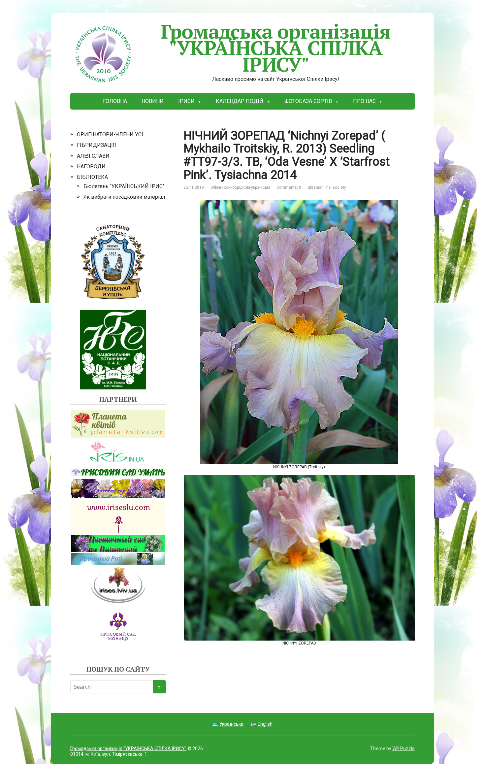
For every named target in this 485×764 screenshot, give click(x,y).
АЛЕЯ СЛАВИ (93, 156)
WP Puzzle (403, 748)
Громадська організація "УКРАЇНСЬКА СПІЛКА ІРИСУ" (276, 47)
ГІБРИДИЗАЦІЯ (96, 145)
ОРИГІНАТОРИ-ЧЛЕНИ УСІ (110, 134)
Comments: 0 (288, 187)
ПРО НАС (364, 101)
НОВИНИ (153, 101)
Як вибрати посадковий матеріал (124, 197)
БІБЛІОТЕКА (92, 177)
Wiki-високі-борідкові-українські (240, 187)
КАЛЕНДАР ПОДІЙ (239, 101)
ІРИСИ (186, 101)
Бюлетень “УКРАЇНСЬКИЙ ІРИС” (124, 186)
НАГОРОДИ (91, 166)
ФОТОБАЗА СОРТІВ (308, 101)
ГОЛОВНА (115, 101)
